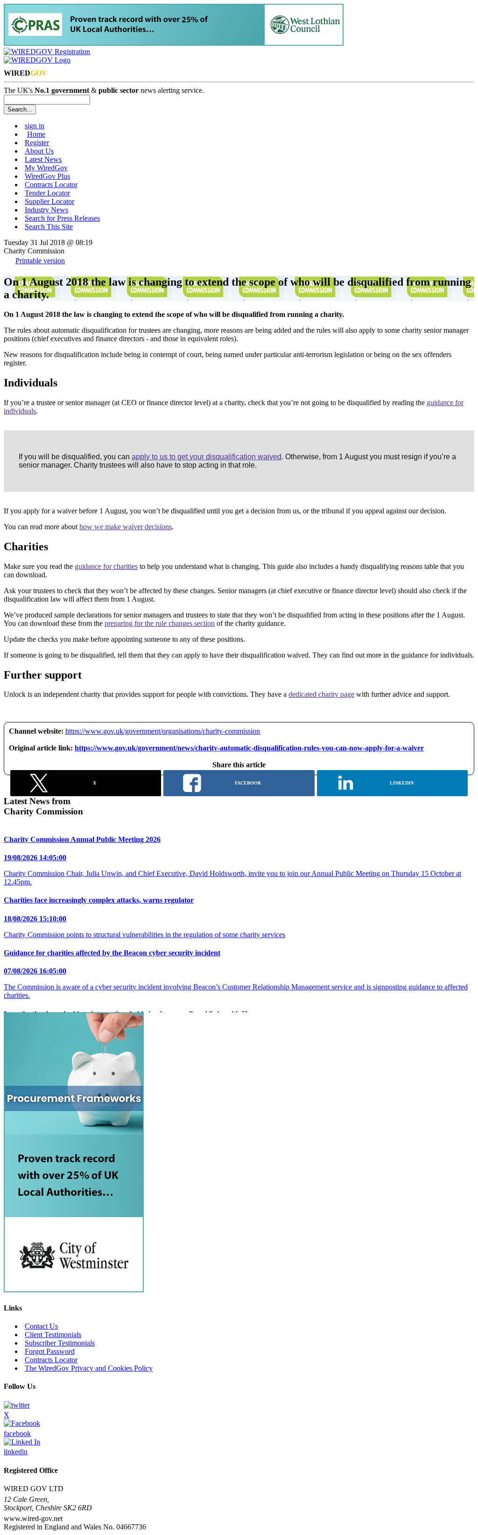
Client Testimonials (53, 1335)
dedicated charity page (321, 694)
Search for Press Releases (62, 218)
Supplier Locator (49, 201)
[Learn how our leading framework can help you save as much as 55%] (174, 43)
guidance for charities (106, 566)
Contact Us (41, 1326)
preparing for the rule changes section (160, 623)
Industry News (46, 210)
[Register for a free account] (47, 52)
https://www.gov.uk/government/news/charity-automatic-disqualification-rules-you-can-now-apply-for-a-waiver (249, 748)
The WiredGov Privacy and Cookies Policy (89, 1368)
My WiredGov (46, 168)
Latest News (43, 159)
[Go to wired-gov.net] (37, 60)
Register (37, 143)
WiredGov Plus (47, 176)
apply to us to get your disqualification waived (206, 457)
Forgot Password (50, 1351)
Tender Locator (47, 193)
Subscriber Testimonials (60, 1343)
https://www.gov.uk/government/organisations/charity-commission (162, 731)
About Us (39, 151)
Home (36, 134)
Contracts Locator (51, 185)
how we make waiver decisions (125, 527)
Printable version (40, 261)
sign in (34, 126)
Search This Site (49, 227)
